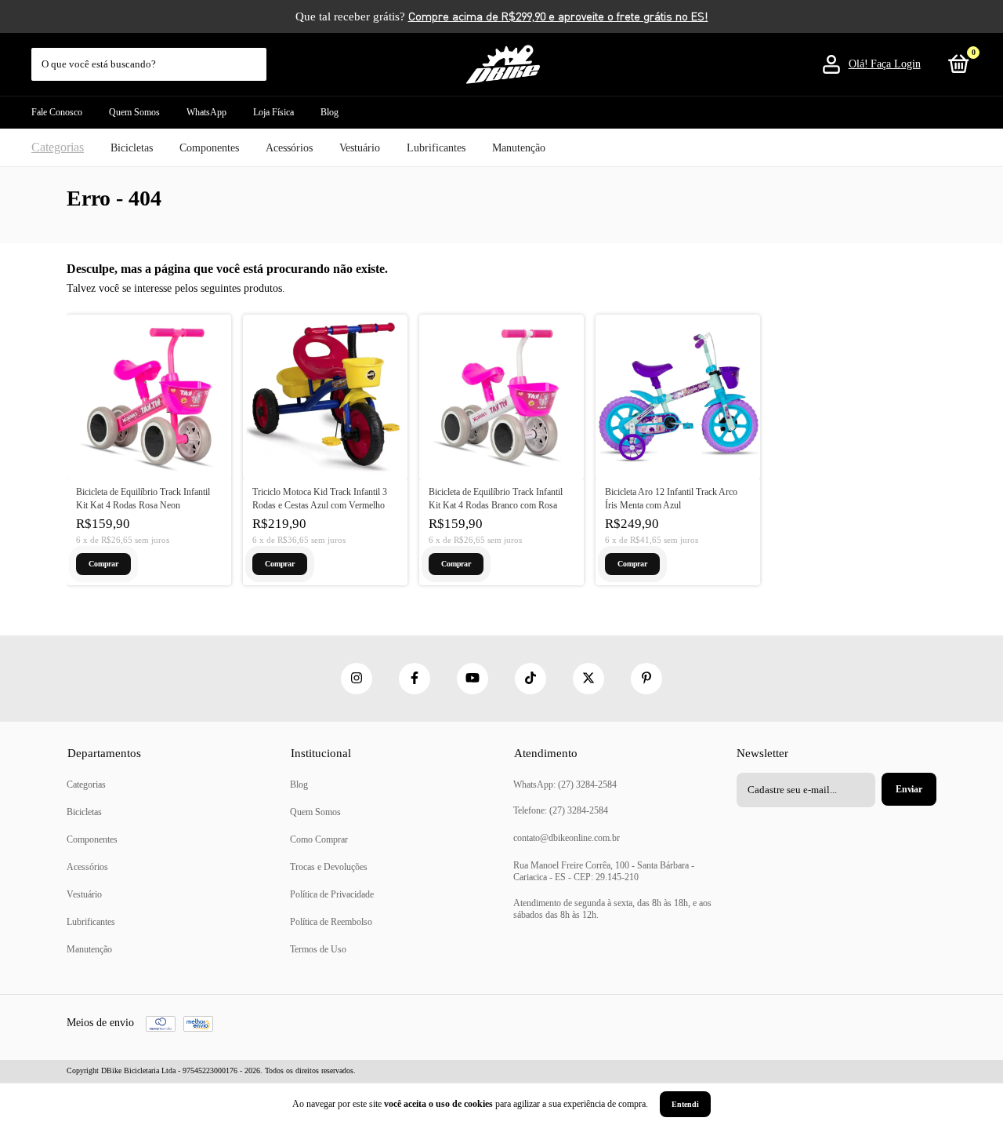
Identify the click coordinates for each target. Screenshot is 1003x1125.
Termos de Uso (318, 949)
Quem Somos (134, 112)
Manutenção (518, 148)
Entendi (685, 1104)
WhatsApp (206, 112)
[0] (956, 67)
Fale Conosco (56, 112)
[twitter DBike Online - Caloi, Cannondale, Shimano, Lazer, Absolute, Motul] (588, 678)
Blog (329, 112)
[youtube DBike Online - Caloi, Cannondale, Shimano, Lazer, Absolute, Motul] (472, 678)
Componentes (209, 148)
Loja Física (273, 112)
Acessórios (289, 148)
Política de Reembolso (331, 921)
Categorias (57, 147)
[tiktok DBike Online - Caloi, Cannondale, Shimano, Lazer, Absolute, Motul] (530, 678)
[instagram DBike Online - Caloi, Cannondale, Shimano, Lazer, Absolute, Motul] (356, 678)
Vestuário (359, 148)
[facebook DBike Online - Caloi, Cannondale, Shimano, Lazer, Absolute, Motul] (414, 678)
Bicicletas (131, 148)
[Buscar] (256, 56)
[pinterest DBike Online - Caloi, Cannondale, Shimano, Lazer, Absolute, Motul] (646, 678)
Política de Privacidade (332, 894)
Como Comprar (319, 839)
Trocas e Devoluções (329, 866)
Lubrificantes (436, 148)
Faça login (896, 64)
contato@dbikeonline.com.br (566, 837)
